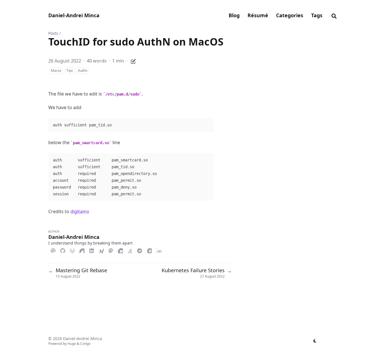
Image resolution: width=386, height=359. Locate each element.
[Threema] (149, 250)
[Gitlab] (72, 250)
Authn (82, 70)
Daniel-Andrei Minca (73, 15)
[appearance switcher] (315, 341)
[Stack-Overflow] (130, 250)
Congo (85, 343)
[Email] (53, 250)
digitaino (79, 211)
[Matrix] (159, 250)
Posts (53, 33)
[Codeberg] (82, 250)
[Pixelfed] (120, 250)
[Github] (63, 250)
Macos (56, 70)
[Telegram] (139, 250)
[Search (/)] (334, 15)
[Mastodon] (111, 250)
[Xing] (101, 250)
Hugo (72, 343)
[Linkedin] (91, 250)
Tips (69, 70)
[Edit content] (133, 60)
